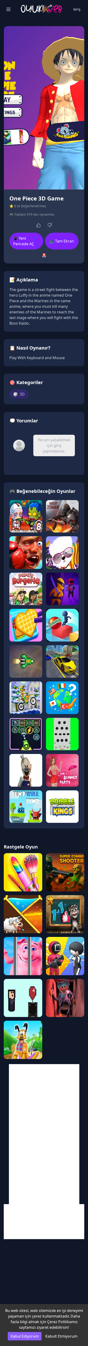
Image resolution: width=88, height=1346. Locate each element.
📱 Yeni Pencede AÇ (23, 241)
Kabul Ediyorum (25, 1336)
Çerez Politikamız (62, 1321)
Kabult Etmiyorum (61, 1336)
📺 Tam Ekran (62, 241)
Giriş (76, 9)
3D (19, 394)
